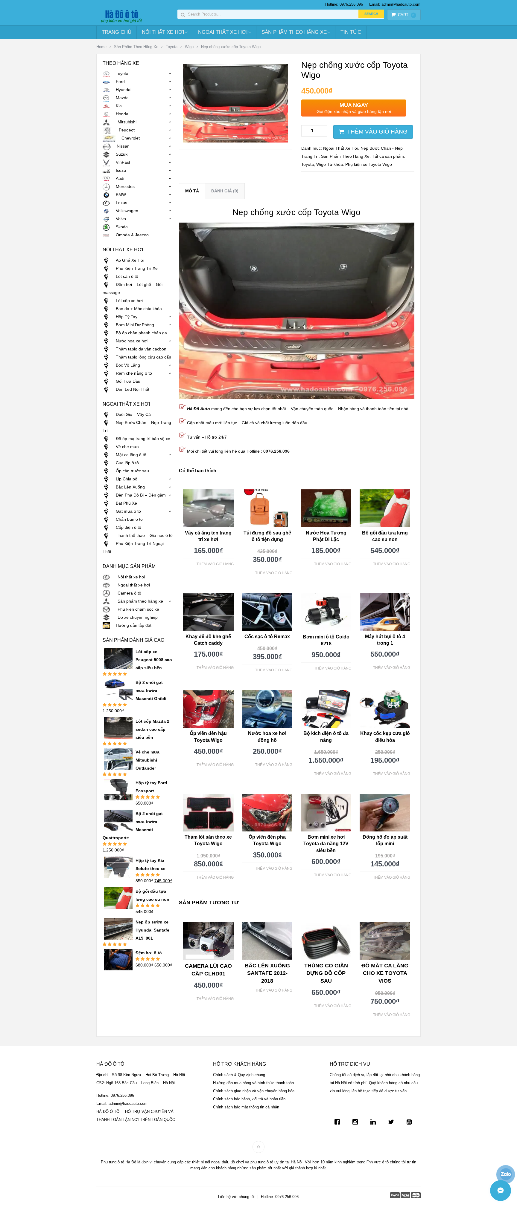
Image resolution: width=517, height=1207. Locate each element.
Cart (406, 15)
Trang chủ (116, 32)
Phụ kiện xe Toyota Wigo (368, 164)
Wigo (189, 47)
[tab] (192, 191)
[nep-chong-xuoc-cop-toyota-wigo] (235, 141)
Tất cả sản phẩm (388, 156)
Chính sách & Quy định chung (239, 1075)
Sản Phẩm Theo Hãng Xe (294, 32)
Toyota (171, 47)
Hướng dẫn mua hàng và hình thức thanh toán (253, 1083)
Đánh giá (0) (224, 191)
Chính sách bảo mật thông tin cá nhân (246, 1107)
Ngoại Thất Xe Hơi (223, 32)
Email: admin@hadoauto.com (394, 4)
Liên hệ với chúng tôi (236, 1197)
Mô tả (192, 191)
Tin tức (350, 32)
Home (101, 47)
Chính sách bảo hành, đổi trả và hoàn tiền (249, 1099)
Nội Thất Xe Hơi (163, 32)
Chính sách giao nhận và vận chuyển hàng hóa (253, 1091)
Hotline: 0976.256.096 (344, 4)
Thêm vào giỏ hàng (377, 131)
